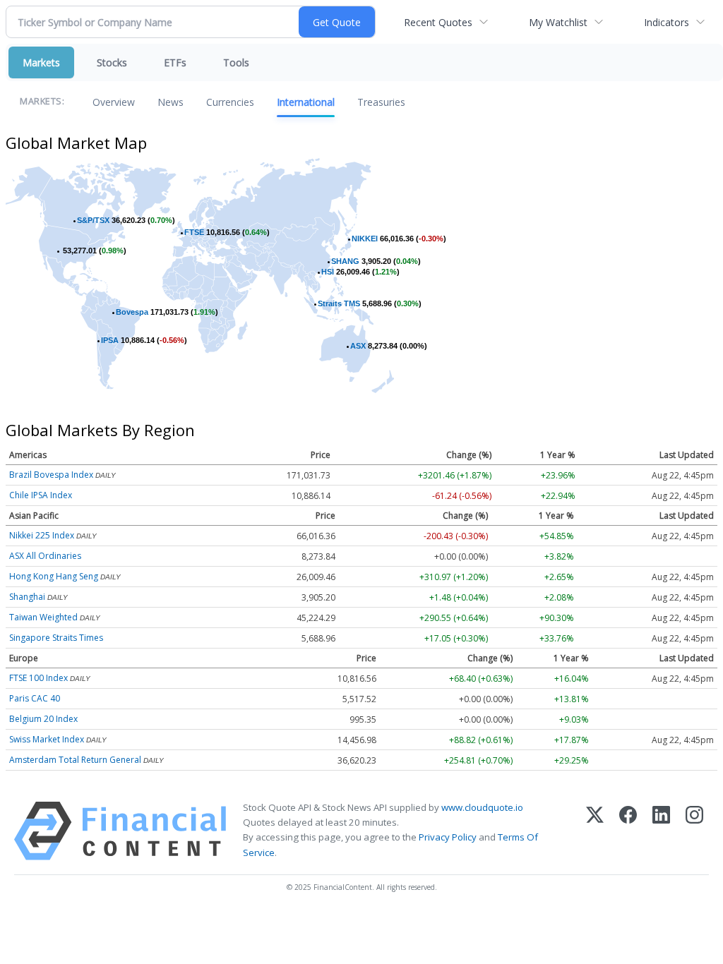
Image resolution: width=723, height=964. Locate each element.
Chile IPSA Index (40, 495)
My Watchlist (558, 22)
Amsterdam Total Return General (75, 760)
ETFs (175, 62)
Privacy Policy (448, 837)
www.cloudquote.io (482, 807)
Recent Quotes (438, 22)
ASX (358, 346)
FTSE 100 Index (38, 678)
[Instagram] (694, 831)
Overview (113, 102)
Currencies (230, 102)
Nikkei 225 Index (41, 535)
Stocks (112, 62)
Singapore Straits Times (56, 638)
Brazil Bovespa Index (51, 475)
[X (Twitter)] (594, 831)
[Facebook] (628, 831)
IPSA (110, 340)
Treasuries (381, 102)
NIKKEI (365, 238)
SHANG (345, 261)
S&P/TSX (93, 220)
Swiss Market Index (46, 739)
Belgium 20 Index (43, 719)
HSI (327, 271)
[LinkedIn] (661, 831)
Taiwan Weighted (43, 617)
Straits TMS (339, 303)
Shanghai (27, 597)
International (306, 102)
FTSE (194, 232)
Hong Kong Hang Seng (53, 576)
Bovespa (132, 312)
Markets (41, 62)
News (170, 102)
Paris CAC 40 (34, 698)
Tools (236, 62)
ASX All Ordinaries (45, 556)
